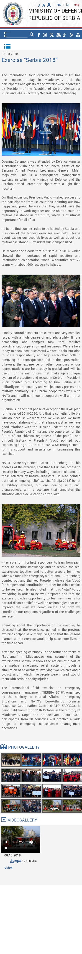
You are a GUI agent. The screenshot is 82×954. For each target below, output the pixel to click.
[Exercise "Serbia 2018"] (11, 760)
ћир (58, 5)
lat (67, 5)
